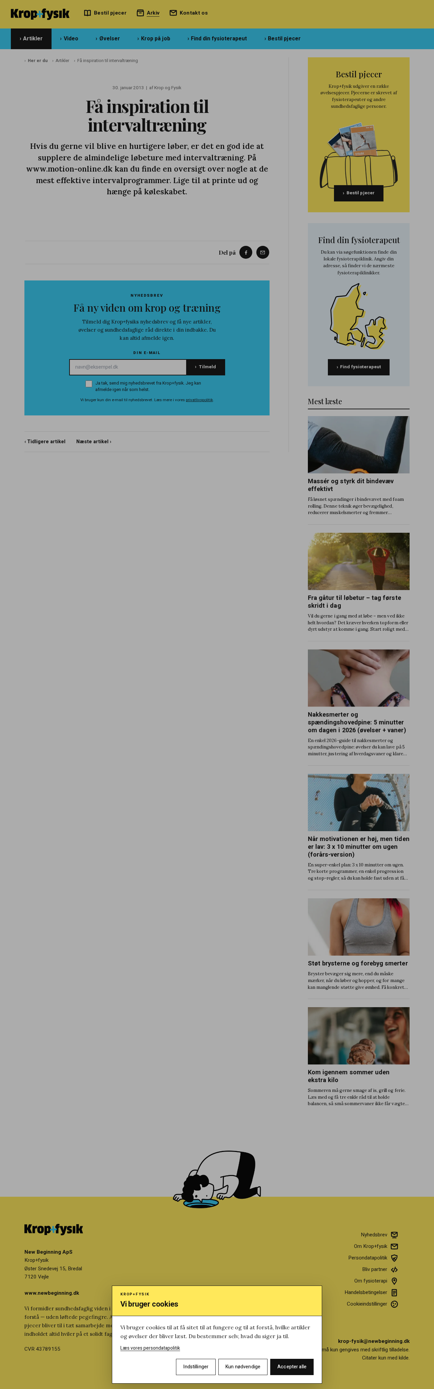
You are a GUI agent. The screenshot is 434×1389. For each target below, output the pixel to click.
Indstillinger (196, 1366)
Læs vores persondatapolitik (150, 1348)
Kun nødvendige (242, 1366)
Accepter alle (292, 1366)
